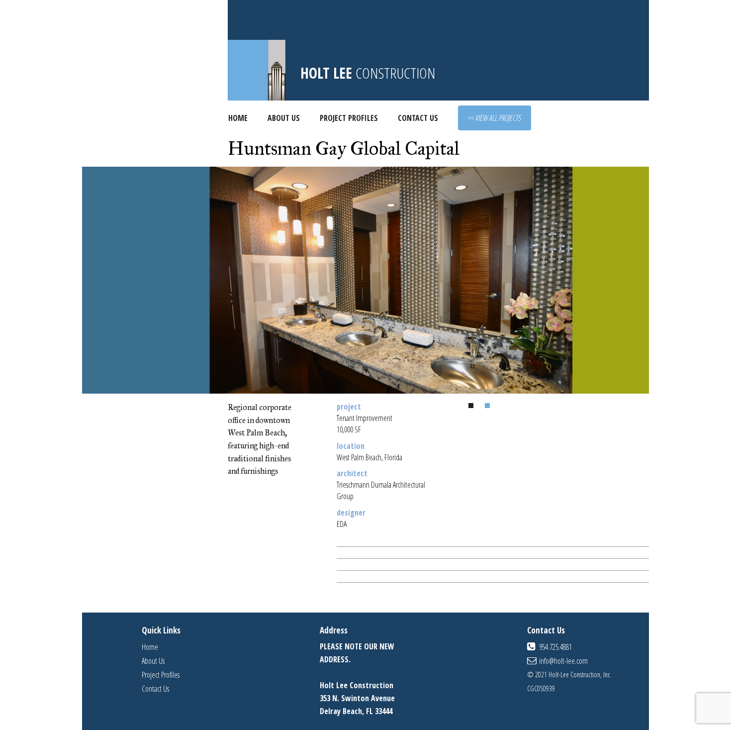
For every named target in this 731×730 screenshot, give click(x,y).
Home (238, 117)
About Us (284, 117)
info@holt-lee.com (563, 660)
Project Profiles (349, 117)
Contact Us (418, 117)
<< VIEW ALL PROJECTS (494, 117)
